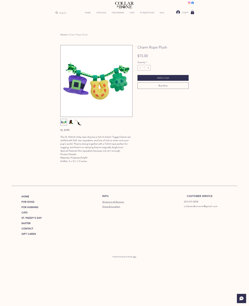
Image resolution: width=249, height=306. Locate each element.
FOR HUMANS (29, 207)
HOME (25, 196)
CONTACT (27, 228)
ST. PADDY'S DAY (31, 217)
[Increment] (148, 67)
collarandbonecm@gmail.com (201, 206)
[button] (101, 12)
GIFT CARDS (28, 233)
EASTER (26, 223)
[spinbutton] (144, 67)
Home (63, 34)
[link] (192, 12)
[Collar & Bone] (189, 2)
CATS (24, 212)
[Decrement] (140, 67)
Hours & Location (111, 206)
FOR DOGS (27, 201)
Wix (134, 257)
